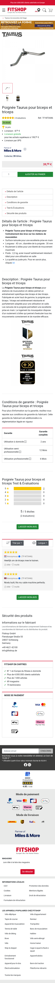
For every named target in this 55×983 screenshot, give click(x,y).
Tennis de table (11, 929)
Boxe (7, 938)
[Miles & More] (27, 833)
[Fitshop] (17, 10)
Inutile (16, 565)
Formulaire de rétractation (14, 900)
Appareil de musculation (15, 924)
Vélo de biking (10, 933)
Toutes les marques (13, 975)
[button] (7, 88)
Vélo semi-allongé (37, 938)
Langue (41, 543)
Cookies (7, 891)
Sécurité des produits (16, 213)
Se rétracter (27, 871)
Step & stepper (11, 948)
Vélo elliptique (10, 914)
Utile (8, 565)
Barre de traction (37, 963)
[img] (25, 149)
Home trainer (35, 943)
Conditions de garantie (17, 202)
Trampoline (34, 924)
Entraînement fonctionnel (10, 957)
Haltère (33, 933)
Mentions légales (36, 891)
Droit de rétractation (37, 895)
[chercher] (44, 10)
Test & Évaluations (15, 208)
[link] (14, 704)
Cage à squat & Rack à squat (39, 949)
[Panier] (51, 10)
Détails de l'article (15, 191)
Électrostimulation (12, 968)
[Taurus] (12, 34)
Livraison (7, 895)
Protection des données (39, 886)
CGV (5, 886)
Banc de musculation (38, 929)
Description (12, 197)
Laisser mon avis (27, 526)
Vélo (6, 943)
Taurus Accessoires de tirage (16, 18)
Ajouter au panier (35, 174)
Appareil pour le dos (13, 963)
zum (16, 862)
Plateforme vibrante (38, 968)
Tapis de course (11, 919)
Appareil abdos (36, 956)
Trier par (16, 543)
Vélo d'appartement (38, 914)
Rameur (33, 919)
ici (14, 263)
